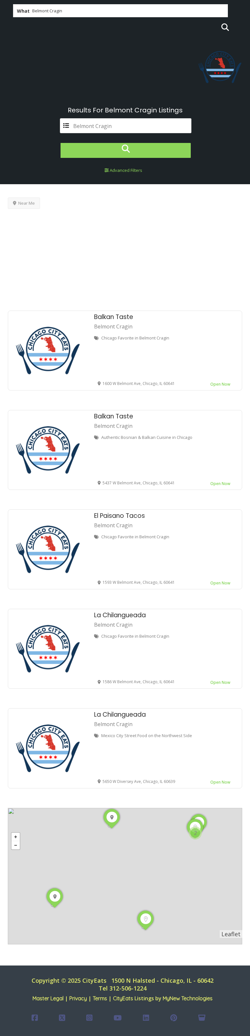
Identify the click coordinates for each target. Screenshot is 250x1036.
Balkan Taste (113, 317)
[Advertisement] (125, 258)
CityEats (123, 998)
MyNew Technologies (188, 998)
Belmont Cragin (113, 326)
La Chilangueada (120, 615)
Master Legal (48, 998)
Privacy (78, 998)
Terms (100, 998)
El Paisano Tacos (119, 515)
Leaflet (231, 934)
